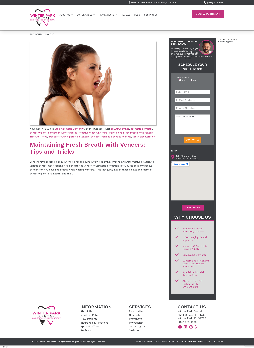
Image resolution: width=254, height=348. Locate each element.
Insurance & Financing (94, 322)
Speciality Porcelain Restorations (193, 274)
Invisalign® (136, 322)
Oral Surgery (137, 326)
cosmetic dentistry (141, 128)
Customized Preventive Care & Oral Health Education (195, 263)
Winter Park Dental (228, 39)
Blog (137, 15)
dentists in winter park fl (62, 132)
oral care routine (58, 136)
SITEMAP (218, 341)
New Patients (106, 15)
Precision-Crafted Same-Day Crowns (193, 230)
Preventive (135, 318)
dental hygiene (38, 132)
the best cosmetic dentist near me (111, 136)
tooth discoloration (144, 136)
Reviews (125, 15)
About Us (65, 15)
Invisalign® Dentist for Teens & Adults (195, 247)
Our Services (84, 15)
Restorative (136, 311)
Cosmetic (135, 315)
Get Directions (192, 207)
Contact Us (151, 15)
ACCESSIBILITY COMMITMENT (196, 341)
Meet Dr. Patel (89, 315)
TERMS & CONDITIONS (147, 341)
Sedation (134, 330)
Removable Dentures (194, 254)
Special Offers (89, 326)
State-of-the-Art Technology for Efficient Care (192, 284)
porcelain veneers (79, 136)
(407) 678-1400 (187, 322)
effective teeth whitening (93, 132)
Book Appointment (208, 13)
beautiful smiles (120, 128)
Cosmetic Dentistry (72, 128)
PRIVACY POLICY (170, 341)
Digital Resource (97, 342)
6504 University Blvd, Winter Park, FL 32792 (153, 2)
